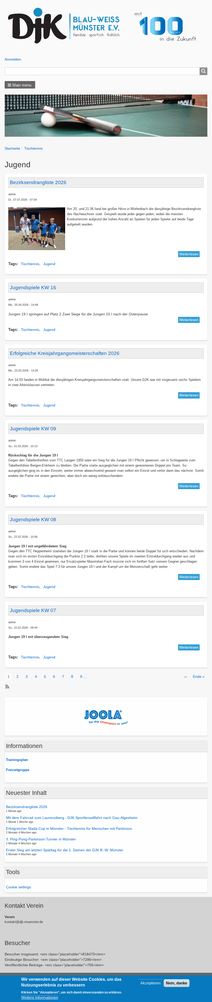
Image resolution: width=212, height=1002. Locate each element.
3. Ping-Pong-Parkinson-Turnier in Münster (41, 839)
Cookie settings (18, 887)
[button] (20, 85)
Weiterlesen (189, 254)
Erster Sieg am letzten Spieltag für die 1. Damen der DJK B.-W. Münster (64, 850)
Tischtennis (33, 148)
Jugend (49, 264)
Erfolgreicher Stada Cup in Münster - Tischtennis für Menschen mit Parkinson (69, 828)
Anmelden (13, 59)
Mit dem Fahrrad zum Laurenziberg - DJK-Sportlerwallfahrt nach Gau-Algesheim (72, 818)
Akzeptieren (150, 983)
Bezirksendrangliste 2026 (26, 807)
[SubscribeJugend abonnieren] (7, 686)
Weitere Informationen (39, 997)
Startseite (12, 148)
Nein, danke (176, 983)
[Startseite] (106, 26)
